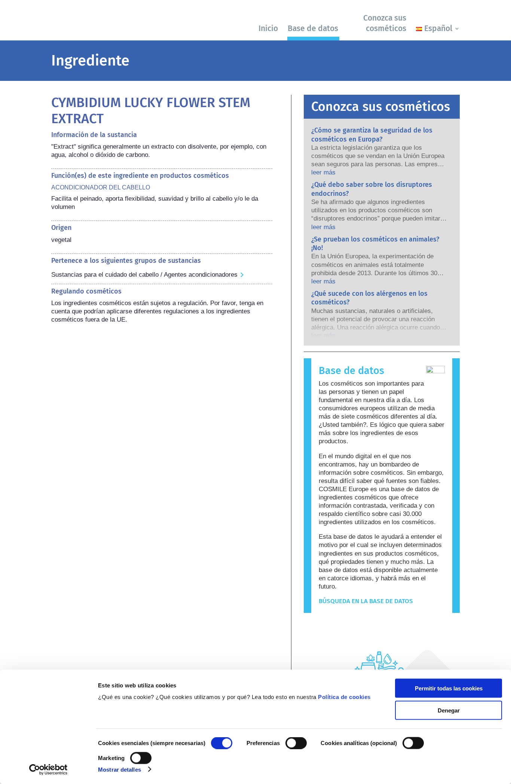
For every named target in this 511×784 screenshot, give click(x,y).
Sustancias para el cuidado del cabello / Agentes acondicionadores (144, 274)
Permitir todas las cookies (449, 688)
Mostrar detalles (119, 769)
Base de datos (313, 28)
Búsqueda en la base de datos (366, 601)
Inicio (268, 28)
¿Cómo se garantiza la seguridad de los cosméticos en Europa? (371, 134)
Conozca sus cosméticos (384, 23)
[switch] (296, 743)
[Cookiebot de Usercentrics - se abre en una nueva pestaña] (48, 769)
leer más (323, 172)
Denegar (449, 710)
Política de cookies (344, 697)
